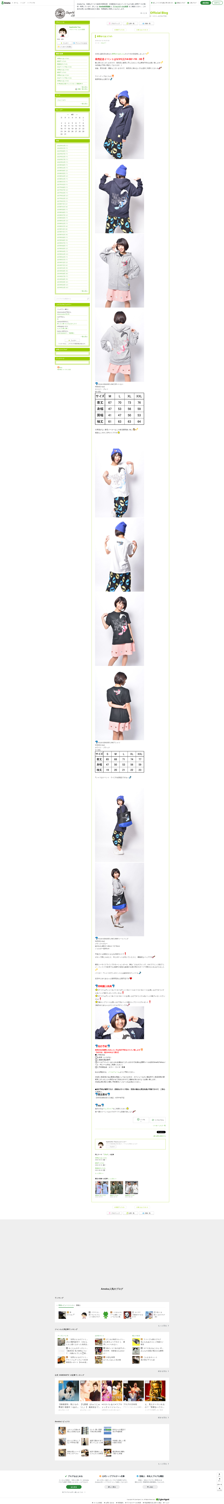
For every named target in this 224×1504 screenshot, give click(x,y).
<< (68, 114)
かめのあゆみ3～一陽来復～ (66, 333)
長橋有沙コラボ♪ (100, 1168)
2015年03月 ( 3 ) (62, 254)
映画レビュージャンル (66, 1305)
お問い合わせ (110, 1503)
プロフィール (73, 29)
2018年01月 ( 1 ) (62, 182)
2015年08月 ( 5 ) (62, 240)
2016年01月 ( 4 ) (62, 226)
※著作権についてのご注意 (64, 369)
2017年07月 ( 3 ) (62, 190)
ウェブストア (108, 1109)
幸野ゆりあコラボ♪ (105, 36)
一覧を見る (84, 87)
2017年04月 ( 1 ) (62, 193)
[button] (219, 1489)
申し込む (150, 1487)
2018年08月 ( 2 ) (62, 170)
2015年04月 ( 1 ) (62, 251)
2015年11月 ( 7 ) (62, 232)
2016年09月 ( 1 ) (62, 209)
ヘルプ (167, 1503)
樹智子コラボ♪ (99, 1163)
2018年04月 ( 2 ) (62, 176)
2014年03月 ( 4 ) (62, 287)
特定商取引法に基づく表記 (153, 1503)
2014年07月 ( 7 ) (62, 276)
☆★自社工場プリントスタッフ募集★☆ (70, 83)
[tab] (66, 1305)
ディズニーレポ (63, 1336)
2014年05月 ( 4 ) (62, 282)
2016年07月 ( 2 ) (62, 215)
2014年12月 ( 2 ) (62, 262)
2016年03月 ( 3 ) (62, 221)
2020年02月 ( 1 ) (62, 162)
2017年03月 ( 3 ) (62, 195)
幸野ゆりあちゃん (118, 54)
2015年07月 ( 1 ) (62, 243)
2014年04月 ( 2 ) (62, 285)
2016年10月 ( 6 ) (62, 207)
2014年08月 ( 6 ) (62, 273)
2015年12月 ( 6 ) (62, 229)
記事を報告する (161, 1136)
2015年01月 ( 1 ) (62, 260)
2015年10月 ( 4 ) (62, 234)
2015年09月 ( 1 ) (62, 237)
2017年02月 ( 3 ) (62, 198)
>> (77, 114)
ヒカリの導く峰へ (62, 328)
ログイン (217, 3)
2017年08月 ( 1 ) (62, 187)
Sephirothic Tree (74, 27)
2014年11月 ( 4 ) (62, 265)
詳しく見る (112, 1487)
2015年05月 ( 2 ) (62, 248)
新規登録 (206, 3)
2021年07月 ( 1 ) (62, 154)
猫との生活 (136, 1336)
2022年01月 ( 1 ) (62, 148)
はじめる (74, 1487)
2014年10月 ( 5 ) (62, 268)
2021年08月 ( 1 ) (62, 151)
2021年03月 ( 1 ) (62, 157)
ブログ (103, 43)
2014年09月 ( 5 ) (62, 271)
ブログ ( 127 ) (61, 100)
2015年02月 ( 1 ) (62, 257)
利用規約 (120, 1503)
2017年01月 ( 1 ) (62, 201)
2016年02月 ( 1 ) (62, 223)
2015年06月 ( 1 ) (62, 246)
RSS (61, 367)
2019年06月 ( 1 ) (62, 165)
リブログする (159, 1120)
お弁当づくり (99, 1336)
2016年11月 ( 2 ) (62, 204)
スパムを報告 (98, 1503)
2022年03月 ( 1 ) (62, 145)
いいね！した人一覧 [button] (159, 1125)
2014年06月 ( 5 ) (62, 279)
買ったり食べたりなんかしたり (67, 323)
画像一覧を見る (83, 89)
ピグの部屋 (81, 29)
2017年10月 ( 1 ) (62, 184)
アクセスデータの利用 (134, 1503)
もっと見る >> (99, 1173)
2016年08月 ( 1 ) (62, 212)
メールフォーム (114, 1072)
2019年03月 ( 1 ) (62, 168)
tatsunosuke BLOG (63, 314)
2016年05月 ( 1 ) (62, 218)
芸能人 (78, 1305)
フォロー (112, 1147)
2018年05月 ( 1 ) (62, 173)
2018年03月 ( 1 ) (62, 179)
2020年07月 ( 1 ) (62, 159)
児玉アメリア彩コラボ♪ (64, 67)
